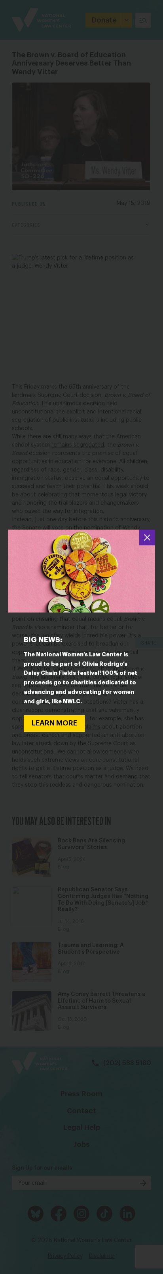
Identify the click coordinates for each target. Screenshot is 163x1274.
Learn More (54, 723)
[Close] (147, 537)
